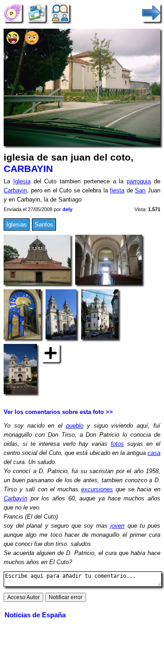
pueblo (74, 425)
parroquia (139, 181)
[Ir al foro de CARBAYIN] (60, 12)
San (140, 190)
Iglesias (16, 224)
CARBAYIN (28, 168)
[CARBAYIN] (13, 12)
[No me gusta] (32, 42)
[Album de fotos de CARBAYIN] (36, 12)
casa (154, 452)
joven (117, 525)
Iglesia (22, 181)
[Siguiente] (151, 12)
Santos (44, 224)
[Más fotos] (50, 352)
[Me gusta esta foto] (13, 42)
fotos (117, 443)
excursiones (97, 489)
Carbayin (15, 190)
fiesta (117, 190)
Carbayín (15, 498)
